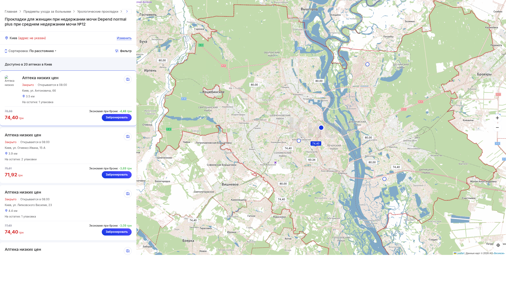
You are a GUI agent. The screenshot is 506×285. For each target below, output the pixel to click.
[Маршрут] (128, 79)
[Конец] (127, 11)
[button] (321, 127)
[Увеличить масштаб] (497, 118)
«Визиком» (499, 253)
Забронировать (117, 117)
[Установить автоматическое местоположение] (498, 245)
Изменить (124, 38)
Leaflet (460, 253)
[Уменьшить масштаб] (497, 127)
